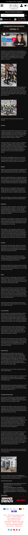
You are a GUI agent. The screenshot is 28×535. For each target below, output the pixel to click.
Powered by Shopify (14, 532)
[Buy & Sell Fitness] (14, 6)
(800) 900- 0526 (7, 19)
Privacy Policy (8, 523)
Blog (22, 521)
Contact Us (8, 516)
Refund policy (18, 526)
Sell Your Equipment (17, 516)
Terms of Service (10, 526)
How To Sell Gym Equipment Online (14, 524)
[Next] (26, 495)
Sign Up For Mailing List (17, 523)
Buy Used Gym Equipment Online (12, 521)
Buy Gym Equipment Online (14, 519)
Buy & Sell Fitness (13, 531)
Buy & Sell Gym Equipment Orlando (16, 515)
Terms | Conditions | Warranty (14, 518)
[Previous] (24, 495)
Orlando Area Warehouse (14, 22)
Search (5, 515)
